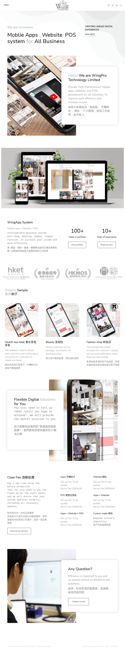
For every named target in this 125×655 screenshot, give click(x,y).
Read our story (107, 245)
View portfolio (77, 245)
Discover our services (19, 531)
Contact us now (78, 601)
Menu (6, 5)
